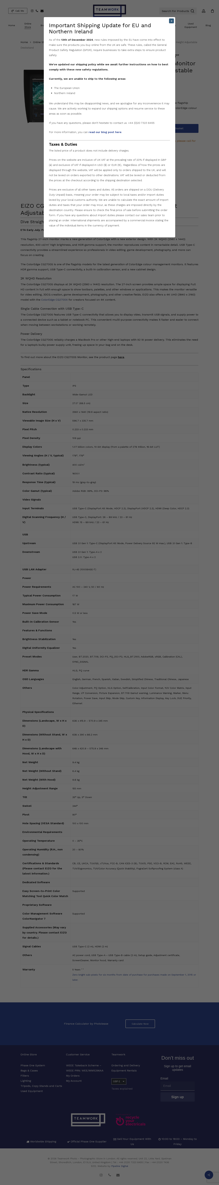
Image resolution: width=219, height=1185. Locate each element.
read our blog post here (105, 132)
